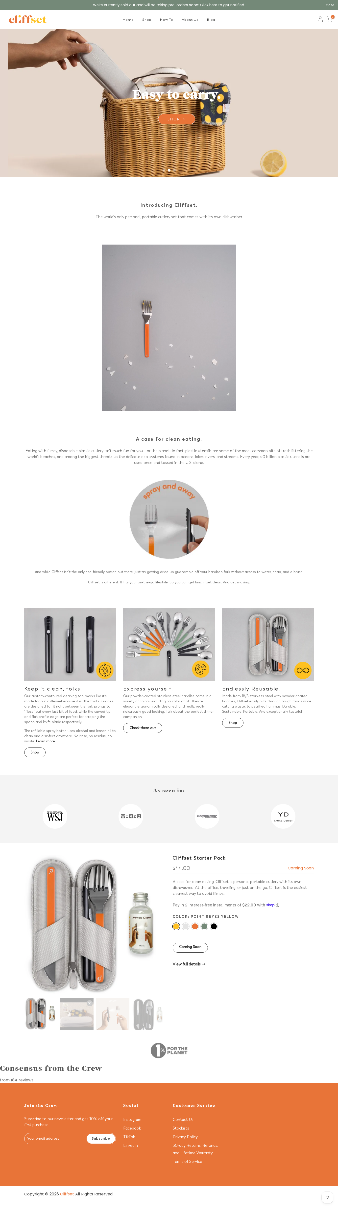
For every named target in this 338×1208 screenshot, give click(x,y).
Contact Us (183, 1119)
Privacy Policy (185, 1136)
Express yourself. (148, 689)
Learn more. (46, 741)
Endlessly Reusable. (251, 689)
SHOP (31, 119)
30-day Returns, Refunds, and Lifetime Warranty (236, 1200)
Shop (146, 20)
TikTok (129, 1136)
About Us (190, 20)
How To (166, 20)
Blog (211, 20)
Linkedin (130, 1145)
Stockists (181, 1128)
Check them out (143, 728)
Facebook (132, 1128)
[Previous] (32, 925)
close (330, 5)
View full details (187, 964)
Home (128, 20)
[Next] (156, 925)
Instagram (132, 1119)
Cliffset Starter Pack (199, 858)
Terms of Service (187, 1161)
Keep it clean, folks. (53, 689)
